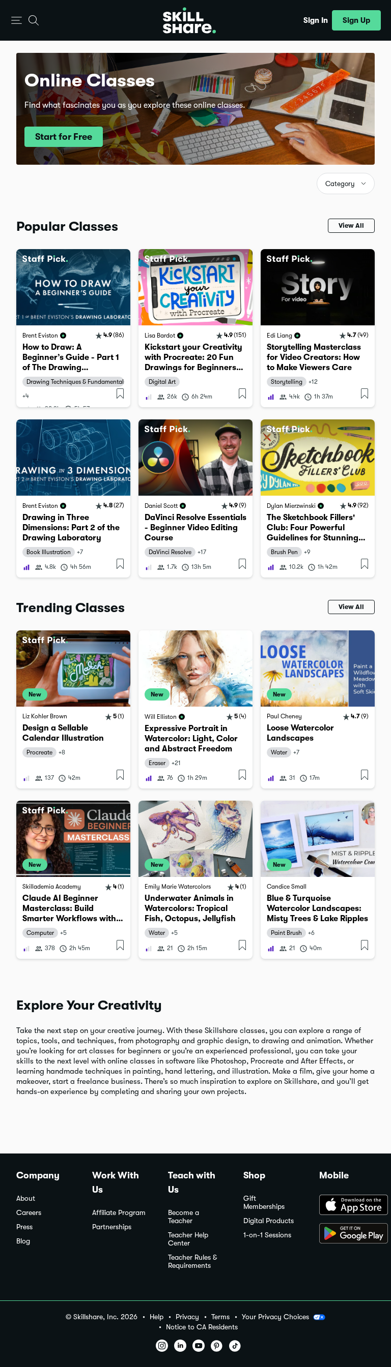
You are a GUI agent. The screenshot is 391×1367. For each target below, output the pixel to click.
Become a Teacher (183, 1217)
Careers (28, 1213)
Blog (23, 1241)
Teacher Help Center (188, 1239)
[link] (73, 328)
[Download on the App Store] (347, 1206)
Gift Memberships (264, 1202)
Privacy (187, 1317)
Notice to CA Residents (202, 1327)
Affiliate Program (119, 1213)
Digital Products (268, 1221)
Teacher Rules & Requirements (192, 1261)
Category (340, 184)
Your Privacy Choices (275, 1317)
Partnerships (111, 1227)
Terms (220, 1317)
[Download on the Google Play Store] (347, 1234)
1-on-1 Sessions (267, 1235)
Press (24, 1227)
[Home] (189, 20)
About (25, 1198)
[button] (16, 20)
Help (156, 1317)
